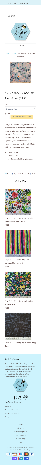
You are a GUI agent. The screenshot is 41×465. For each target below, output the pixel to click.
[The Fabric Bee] (20, 24)
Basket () (20, 4)
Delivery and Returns (12, 414)
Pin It (21, 174)
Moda (20, 372)
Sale (20, 442)
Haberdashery (20, 439)
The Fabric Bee (16, 447)
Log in (9, 4)
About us (8, 407)
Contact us (8, 417)
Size (6, 105)
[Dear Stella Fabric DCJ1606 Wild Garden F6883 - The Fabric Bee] (20, 72)
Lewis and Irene (10, 374)
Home (21, 425)
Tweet (8, 174)
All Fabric (20, 428)
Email (33, 174)
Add (27, 174)
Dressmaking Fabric (20, 432)
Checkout (30, 4)
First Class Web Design (24, 450)
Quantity (8, 114)
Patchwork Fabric (20, 435)
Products (13, 53)
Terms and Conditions (12, 410)
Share (15, 174)
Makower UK (27, 372)
